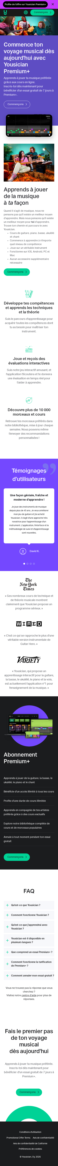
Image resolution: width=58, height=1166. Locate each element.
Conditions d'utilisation (30, 1132)
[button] (26, 12)
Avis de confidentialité (43, 1138)
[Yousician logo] (13, 12)
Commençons (41, 12)
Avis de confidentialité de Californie (30, 1144)
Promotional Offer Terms (18, 1138)
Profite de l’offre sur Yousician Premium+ (25, 4)
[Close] (52, 4)
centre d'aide (29, 995)
